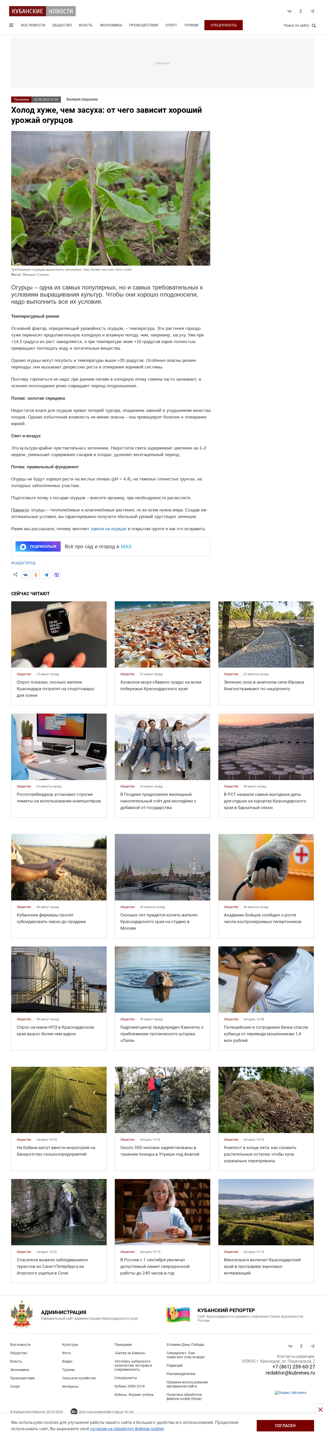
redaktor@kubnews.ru (290, 1373)
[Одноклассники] (36, 575)
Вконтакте (289, 11)
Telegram (312, 11)
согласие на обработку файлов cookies (127, 1428)
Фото (66, 1353)
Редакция (175, 1365)
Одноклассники (301, 11)
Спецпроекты (223, 25)
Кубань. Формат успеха (134, 1395)
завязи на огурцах (109, 528)
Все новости (33, 25)
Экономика (111, 25)
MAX (126, 546)
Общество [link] (24, 674)
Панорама (21, 99)
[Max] (57, 575)
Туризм (191, 25)
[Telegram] (46, 575)
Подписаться (43, 546)
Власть (86, 25)
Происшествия (143, 25)
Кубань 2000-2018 (130, 1386)
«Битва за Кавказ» (130, 1353)
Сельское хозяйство (79, 1378)
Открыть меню (11, 26)
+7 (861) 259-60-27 (293, 1367)
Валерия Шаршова (82, 99)
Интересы (70, 1386)
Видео (67, 1361)
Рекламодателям (181, 1374)
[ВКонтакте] (25, 575)
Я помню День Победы (185, 1345)
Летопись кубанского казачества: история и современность (133, 1365)
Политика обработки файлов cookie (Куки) (184, 1397)
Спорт (171, 25)
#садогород (23, 563)
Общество (62, 25)
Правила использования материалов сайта (187, 1384)
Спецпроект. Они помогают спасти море (186, 1355)
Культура (70, 1345)
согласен (285, 1425)
